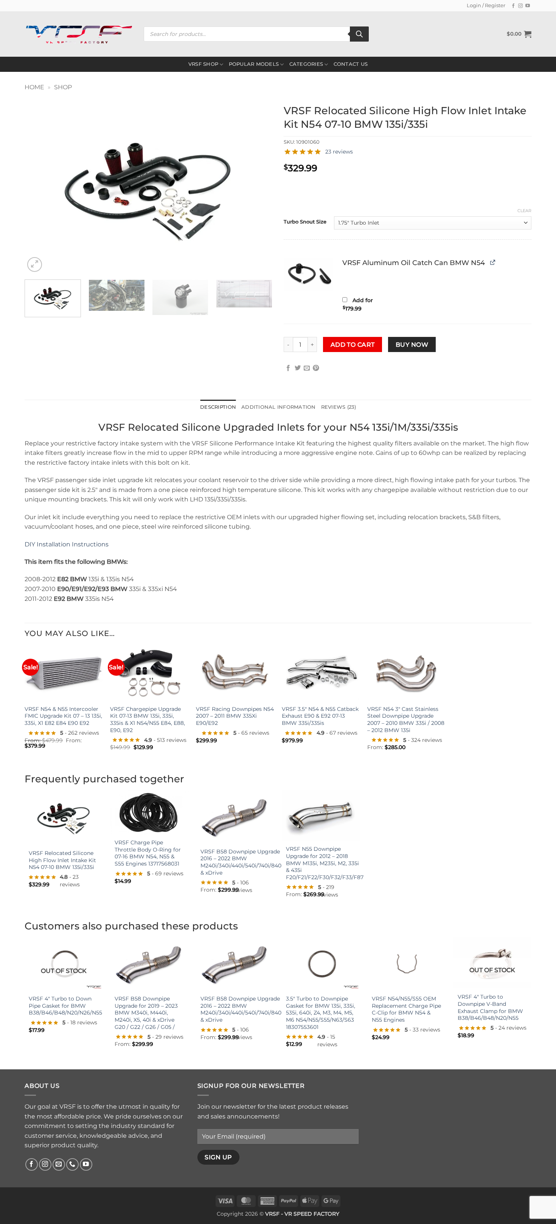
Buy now (412, 344)
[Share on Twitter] (298, 368)
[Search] (359, 34)
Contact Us (351, 64)
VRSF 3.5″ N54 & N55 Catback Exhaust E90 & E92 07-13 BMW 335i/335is (320, 716)
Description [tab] (218, 407)
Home (34, 87)
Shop (63, 87)
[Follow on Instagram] (520, 6)
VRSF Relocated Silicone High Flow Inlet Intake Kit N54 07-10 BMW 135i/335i (62, 860)
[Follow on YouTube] (527, 6)
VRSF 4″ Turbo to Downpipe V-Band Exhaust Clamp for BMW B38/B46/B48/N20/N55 (490, 1007)
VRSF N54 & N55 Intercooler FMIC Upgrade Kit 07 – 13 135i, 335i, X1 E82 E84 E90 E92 (63, 716)
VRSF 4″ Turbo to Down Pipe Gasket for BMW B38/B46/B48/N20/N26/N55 (65, 1005)
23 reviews (339, 151)
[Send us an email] (59, 1164)
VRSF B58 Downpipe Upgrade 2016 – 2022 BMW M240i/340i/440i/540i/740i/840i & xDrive (241, 862)
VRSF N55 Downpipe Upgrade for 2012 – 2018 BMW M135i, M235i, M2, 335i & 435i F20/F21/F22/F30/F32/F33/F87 (324, 863)
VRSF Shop (203, 64)
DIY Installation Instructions (67, 544)
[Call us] (72, 1164)
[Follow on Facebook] (513, 6)
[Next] (258, 187)
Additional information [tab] (278, 407)
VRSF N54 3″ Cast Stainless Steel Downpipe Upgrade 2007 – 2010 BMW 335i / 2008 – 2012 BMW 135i (405, 720)
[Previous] (39, 187)
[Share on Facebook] (288, 368)
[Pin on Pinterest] (316, 368)
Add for (358, 304)
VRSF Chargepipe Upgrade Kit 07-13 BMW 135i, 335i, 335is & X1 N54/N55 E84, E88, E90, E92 (147, 720)
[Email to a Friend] (307, 368)
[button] (519, 34)
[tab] (338, 407)
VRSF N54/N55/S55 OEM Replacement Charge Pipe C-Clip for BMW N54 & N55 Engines (406, 1009)
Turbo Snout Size (305, 222)
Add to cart (353, 344)
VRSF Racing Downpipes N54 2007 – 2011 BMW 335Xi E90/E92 (235, 716)
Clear (524, 210)
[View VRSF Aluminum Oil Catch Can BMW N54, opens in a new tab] (492, 262)
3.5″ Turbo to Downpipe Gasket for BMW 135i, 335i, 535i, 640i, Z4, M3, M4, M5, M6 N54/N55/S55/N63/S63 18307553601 (320, 1012)
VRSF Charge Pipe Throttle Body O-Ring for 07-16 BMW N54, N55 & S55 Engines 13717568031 (148, 853)
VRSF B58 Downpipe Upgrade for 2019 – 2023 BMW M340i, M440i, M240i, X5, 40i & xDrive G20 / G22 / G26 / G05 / (146, 1012)
